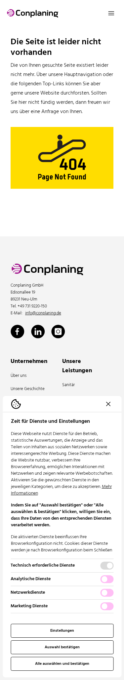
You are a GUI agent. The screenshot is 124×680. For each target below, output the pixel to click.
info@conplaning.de (43, 313)
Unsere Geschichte (28, 388)
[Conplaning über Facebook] (17, 332)
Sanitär (68, 384)
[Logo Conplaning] (32, 13)
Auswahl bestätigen (62, 647)
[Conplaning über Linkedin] (38, 332)
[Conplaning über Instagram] (58, 332)
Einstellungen (62, 630)
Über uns (18, 375)
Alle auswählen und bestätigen (62, 663)
